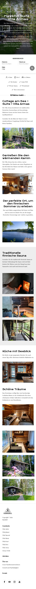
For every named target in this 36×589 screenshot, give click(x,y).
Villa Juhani (5, 532)
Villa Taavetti (6, 535)
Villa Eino (5, 544)
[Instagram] (14, 582)
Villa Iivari (5, 541)
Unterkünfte (17, 11)
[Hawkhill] (7, 3)
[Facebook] (4, 582)
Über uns (5, 561)
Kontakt (4, 573)
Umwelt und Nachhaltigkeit (10, 568)
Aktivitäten (5, 556)
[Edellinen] (4, 184)
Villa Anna (5, 548)
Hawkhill (9, 11)
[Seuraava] (31, 184)
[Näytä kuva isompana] (18, 283)
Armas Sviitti (25, 11)
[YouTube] (19, 582)
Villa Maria (5, 538)
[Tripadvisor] (9, 582)
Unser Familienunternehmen (11, 565)
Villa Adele (5, 529)
